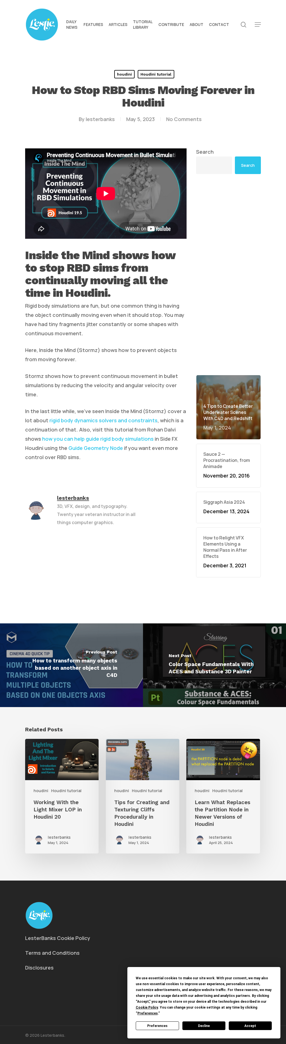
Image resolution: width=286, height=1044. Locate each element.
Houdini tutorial (155, 74)
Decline (204, 1026)
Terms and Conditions (52, 952)
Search (205, 151)
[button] (258, 25)
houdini (124, 74)
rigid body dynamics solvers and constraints (103, 420)
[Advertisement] (228, 274)
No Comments (184, 119)
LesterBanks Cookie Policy (57, 938)
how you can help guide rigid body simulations (98, 438)
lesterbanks (100, 119)
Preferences (157, 1026)
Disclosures (39, 967)
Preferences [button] (147, 1013)
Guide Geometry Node (95, 448)
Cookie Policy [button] (147, 1007)
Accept (250, 1026)
